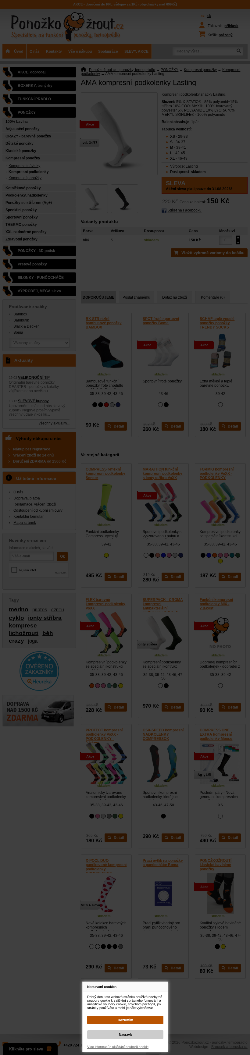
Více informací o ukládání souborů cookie (117, 1047)
